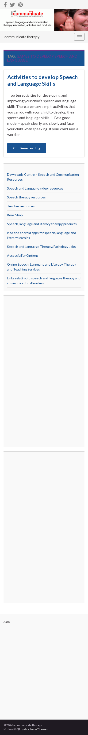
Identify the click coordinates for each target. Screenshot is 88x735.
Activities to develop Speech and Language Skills (42, 80)
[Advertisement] (26, 372)
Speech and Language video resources (35, 188)
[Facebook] (5, 3)
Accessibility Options (22, 255)
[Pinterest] (20, 3)
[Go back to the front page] (44, 20)
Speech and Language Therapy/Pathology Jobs (41, 247)
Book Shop (15, 215)
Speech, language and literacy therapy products (42, 224)
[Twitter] (12, 3)
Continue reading (26, 148)
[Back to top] (77, 724)
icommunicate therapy (21, 36)
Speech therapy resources (26, 197)
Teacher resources (21, 206)
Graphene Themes (36, 729)
